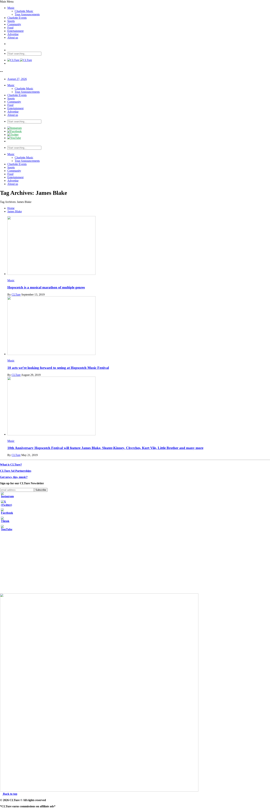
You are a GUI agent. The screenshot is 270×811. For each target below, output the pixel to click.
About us (12, 37)
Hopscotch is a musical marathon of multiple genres (46, 287)
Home (11, 208)
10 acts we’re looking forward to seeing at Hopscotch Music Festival (58, 368)
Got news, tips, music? (14, 477)
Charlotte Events (17, 17)
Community (14, 24)
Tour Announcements (27, 14)
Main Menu (7, 1)
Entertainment (15, 30)
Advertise (13, 34)
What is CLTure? (11, 464)
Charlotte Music (24, 11)
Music (11, 7)
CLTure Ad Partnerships (15, 470)
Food (10, 27)
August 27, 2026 (17, 79)
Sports (11, 21)
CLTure (16, 294)
